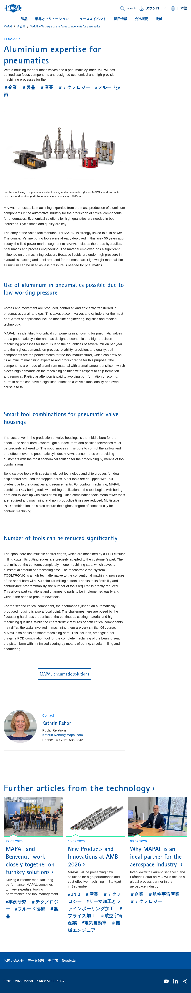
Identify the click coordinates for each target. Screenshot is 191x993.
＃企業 (10, 87)
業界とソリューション (52, 19)
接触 (159, 19)
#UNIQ (74, 894)
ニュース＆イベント (91, 19)
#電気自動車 (94, 923)
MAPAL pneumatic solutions (64, 674)
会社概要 (141, 19)
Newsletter (69, 960)
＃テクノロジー (74, 87)
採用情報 (120, 19)
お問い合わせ (14, 960)
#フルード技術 (30, 909)
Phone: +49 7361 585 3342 (62, 740)
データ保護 (36, 960)
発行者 (53, 960)
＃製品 (28, 87)
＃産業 (46, 87)
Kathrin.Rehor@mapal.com (62, 735)
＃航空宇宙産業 (163, 894)
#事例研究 (16, 902)
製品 (24, 19)
